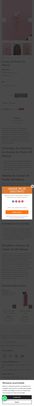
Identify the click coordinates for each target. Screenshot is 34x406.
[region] (17, 393)
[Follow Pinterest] (16, 201)
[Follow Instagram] (19, 201)
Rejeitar (17, 402)
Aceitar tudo (17, 397)
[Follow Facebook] (13, 201)
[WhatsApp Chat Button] (4, 398)
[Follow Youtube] (22, 201)
